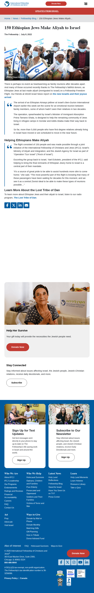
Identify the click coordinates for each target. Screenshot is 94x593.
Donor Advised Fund (35, 538)
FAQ (6, 504)
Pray (6, 518)
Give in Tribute (32, 535)
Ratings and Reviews (13, 491)
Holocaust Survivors (35, 477)
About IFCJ (9, 477)
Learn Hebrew (76, 481)
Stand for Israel (55, 487)
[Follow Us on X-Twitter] (67, 562)
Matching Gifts (32, 528)
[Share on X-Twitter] (14, 205)
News (15, 18)
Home (7, 18)
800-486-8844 (10, 563)
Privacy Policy (11, 578)
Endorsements (10, 488)
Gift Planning (32, 532)
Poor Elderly (31, 487)
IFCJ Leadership (11, 481)
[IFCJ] (16, 4)
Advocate (8, 522)
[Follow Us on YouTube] (80, 562)
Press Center (54, 497)
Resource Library (77, 484)
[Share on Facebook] (7, 205)
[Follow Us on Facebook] (61, 562)
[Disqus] (47, 242)
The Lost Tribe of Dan (25, 197)
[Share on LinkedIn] (20, 205)
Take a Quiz (75, 488)
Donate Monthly (33, 525)
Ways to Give (56, 546)
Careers (7, 501)
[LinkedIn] (87, 562)
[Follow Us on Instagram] (74, 562)
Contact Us (9, 508)
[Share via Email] (26, 205)
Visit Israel (8, 525)
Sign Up (21, 460)
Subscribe (16, 382)
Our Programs (10, 484)
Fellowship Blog (28, 18)
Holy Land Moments (79, 477)
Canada (23, 578)
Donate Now (56, 4)
